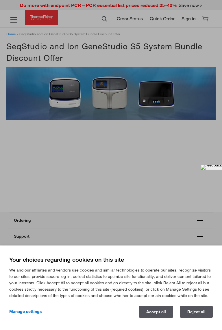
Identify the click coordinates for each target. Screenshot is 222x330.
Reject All (196, 311)
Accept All (156, 311)
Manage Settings (25, 311)
